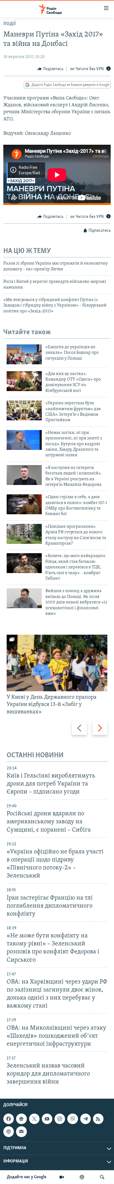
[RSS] (98, 1119)
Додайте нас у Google (26, 1177)
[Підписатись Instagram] (60, 1119)
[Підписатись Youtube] (47, 1119)
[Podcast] (8, 1132)
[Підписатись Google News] (21, 1119)
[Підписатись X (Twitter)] (34, 1119)
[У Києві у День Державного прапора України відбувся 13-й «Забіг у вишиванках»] (57, 663)
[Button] (50, 69)
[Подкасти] (82, 1177)
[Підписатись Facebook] (8, 1119)
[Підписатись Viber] (72, 1119)
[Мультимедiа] (61, 1177)
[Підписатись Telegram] (85, 1119)
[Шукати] (102, 1177)
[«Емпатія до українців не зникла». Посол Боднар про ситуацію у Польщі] (24, 354)
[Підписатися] (21, 1132)
